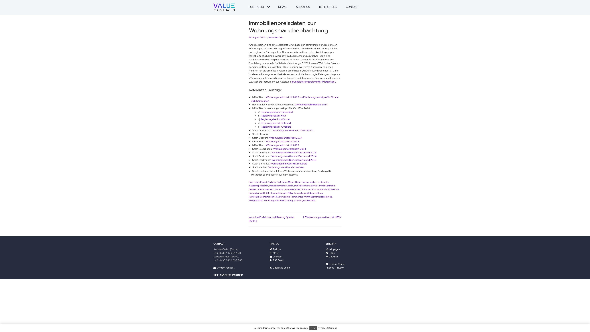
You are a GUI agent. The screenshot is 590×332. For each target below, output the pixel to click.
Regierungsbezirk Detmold (276, 123)
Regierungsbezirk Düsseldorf (277, 112)
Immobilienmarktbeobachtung (308, 193)
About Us (303, 7)
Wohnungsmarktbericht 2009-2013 (292, 130)
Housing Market (308, 182)
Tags (332, 253)
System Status (336, 264)
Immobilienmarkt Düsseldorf (325, 189)
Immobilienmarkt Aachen (281, 185)
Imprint (330, 267)
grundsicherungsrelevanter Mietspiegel (313, 81)
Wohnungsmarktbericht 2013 (282, 145)
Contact (352, 7)
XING (275, 253)
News (282, 7)
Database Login (281, 267)
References (328, 7)
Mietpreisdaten (256, 200)
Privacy (340, 267)
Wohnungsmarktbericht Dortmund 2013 (294, 160)
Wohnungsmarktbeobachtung (278, 200)
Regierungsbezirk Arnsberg (276, 126)
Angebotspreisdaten (258, 185)
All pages (334, 249)
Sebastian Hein (276, 37)
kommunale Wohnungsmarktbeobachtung (312, 196)
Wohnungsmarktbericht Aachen (286, 167)
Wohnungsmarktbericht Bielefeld (288, 163)
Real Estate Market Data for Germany (224, 8)
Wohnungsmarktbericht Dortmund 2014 (294, 156)
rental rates (323, 182)
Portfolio (256, 7)
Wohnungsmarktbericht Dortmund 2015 (294, 152)
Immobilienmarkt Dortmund (297, 189)
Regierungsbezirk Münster (275, 119)
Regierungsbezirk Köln (273, 115)
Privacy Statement (327, 328)
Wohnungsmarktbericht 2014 (311, 104)
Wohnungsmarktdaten (304, 200)
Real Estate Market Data (288, 182)
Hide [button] (313, 328)
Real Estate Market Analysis (262, 182)
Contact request (225, 267)
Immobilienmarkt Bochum (270, 189)
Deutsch (333, 256)
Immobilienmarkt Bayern (306, 185)
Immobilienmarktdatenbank (262, 196)
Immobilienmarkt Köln (259, 193)
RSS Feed (277, 260)
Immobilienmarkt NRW (282, 193)
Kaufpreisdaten (283, 196)
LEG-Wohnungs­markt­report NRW (322, 217)
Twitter (276, 249)
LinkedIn (277, 256)
